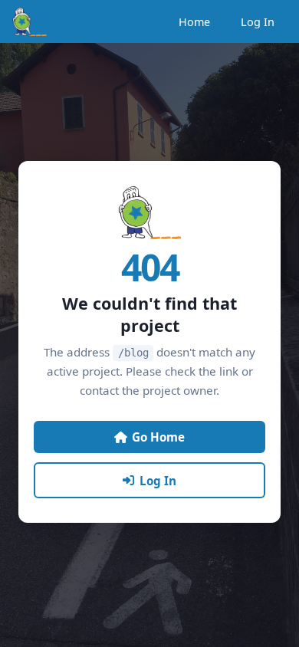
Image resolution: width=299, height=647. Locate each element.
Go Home (158, 437)
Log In (257, 22)
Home (194, 22)
